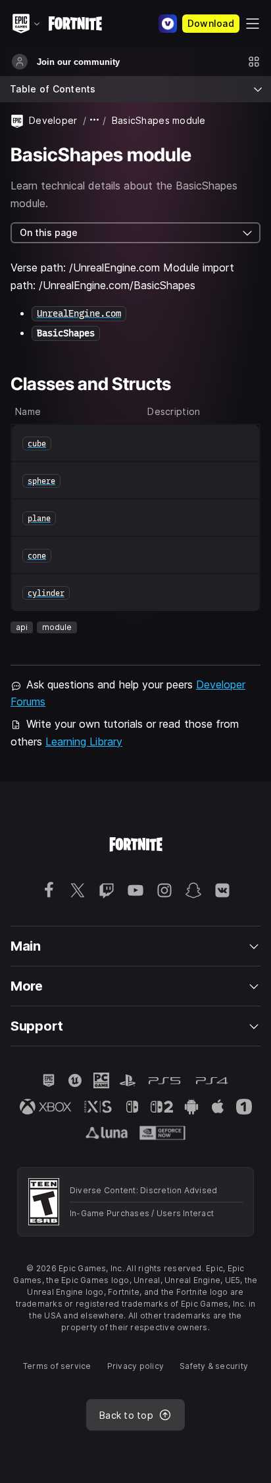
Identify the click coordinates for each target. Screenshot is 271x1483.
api (22, 627)
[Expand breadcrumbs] (94, 120)
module (57, 627)
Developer (53, 120)
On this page (49, 232)
